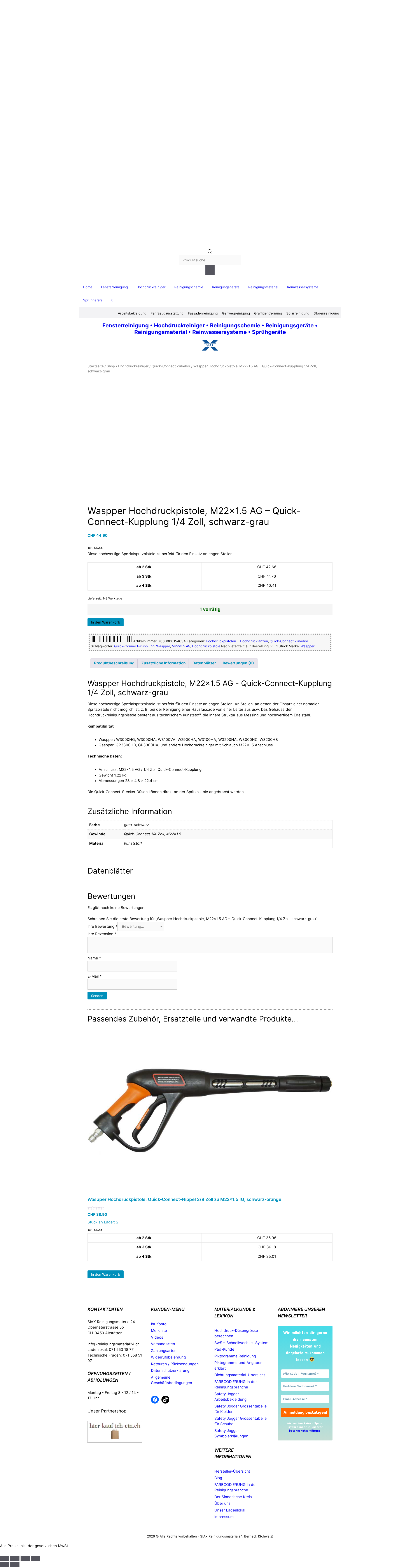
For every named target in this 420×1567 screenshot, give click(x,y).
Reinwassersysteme (302, 287)
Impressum (224, 1517)
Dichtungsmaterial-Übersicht (239, 1375)
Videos (157, 1337)
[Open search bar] (210, 252)
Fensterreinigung (114, 287)
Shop (111, 366)
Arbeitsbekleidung (132, 313)
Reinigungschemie (188, 287)
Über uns (222, 1503)
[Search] (210, 270)
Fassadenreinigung (203, 313)
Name (94, 958)
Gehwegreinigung (236, 313)
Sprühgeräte (93, 300)
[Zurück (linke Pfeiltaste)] (4, 1564)
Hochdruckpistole (206, 646)
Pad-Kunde (224, 1349)
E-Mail (95, 976)
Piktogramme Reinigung (235, 1356)
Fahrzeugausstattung (167, 313)
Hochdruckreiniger (151, 287)
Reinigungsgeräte (226, 287)
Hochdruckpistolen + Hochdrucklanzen (237, 641)
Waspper (163, 646)
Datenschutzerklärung (170, 1370)
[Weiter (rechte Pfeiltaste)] (14, 1564)
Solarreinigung (297, 313)
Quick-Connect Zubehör (171, 366)
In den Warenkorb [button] (105, 1274)
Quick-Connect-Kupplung (134, 646)
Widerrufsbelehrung (168, 1357)
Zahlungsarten (164, 1350)
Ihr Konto (158, 1324)
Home (87, 287)
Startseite (96, 366)
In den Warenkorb (105, 622)
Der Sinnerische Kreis (233, 1497)
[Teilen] (25, 1558)
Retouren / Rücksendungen (175, 1364)
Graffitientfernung (268, 313)
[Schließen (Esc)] (35, 1558)
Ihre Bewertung (102, 926)
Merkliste (159, 1330)
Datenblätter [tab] (204, 663)
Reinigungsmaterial (263, 287)
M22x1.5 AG (181, 646)
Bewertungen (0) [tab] (238, 663)
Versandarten (163, 1344)
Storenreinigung (326, 313)
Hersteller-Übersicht (232, 1471)
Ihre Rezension (102, 934)
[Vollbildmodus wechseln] (14, 1558)
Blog (218, 1478)
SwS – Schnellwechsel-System (241, 1343)
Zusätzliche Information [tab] (163, 663)
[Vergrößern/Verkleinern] (4, 1558)
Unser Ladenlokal (229, 1510)
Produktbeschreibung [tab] (114, 663)
